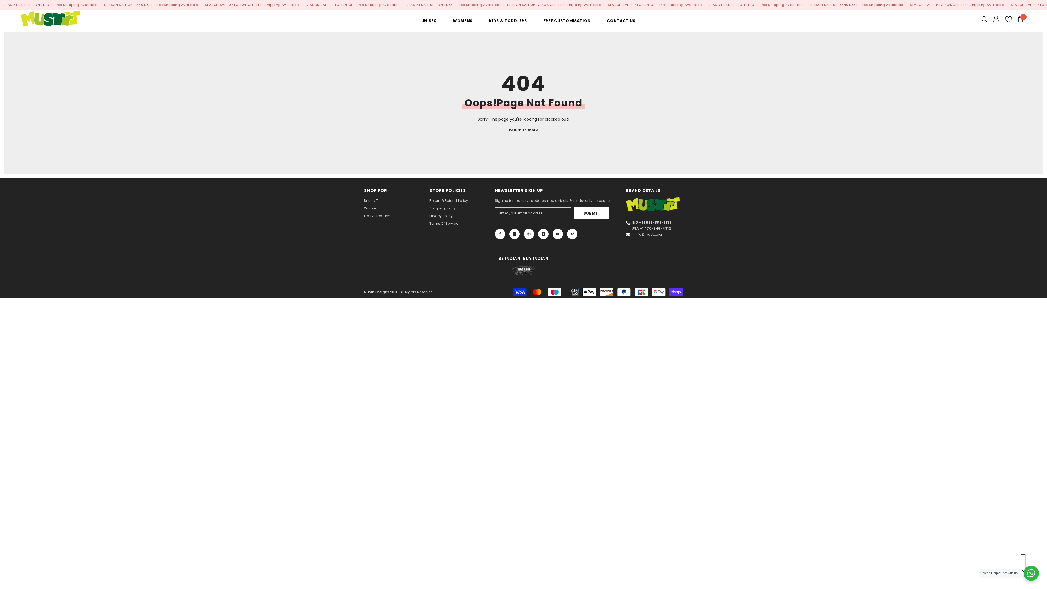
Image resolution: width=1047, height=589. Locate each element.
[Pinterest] (529, 234)
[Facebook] (500, 234)
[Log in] (996, 19)
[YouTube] (558, 234)
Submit (591, 213)
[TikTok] (543, 234)
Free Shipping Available (76, 4)
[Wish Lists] (1008, 19)
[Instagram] (514, 234)
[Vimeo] (572, 234)
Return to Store (523, 130)
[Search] (985, 19)
